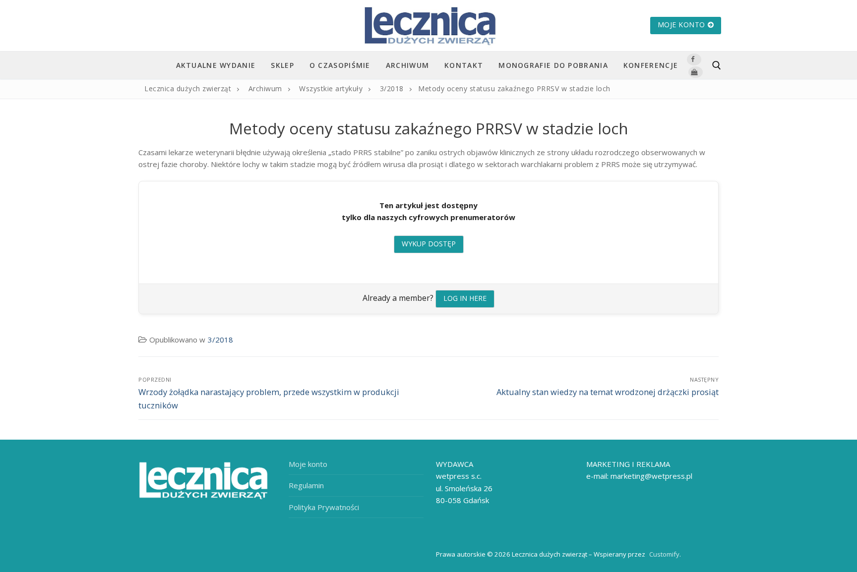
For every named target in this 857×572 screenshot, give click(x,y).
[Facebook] (694, 59)
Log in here (465, 298)
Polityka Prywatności (324, 507)
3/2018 (220, 339)
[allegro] (695, 72)
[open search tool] (716, 65)
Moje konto (681, 24)
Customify (664, 554)
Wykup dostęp (429, 243)
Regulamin (306, 485)
